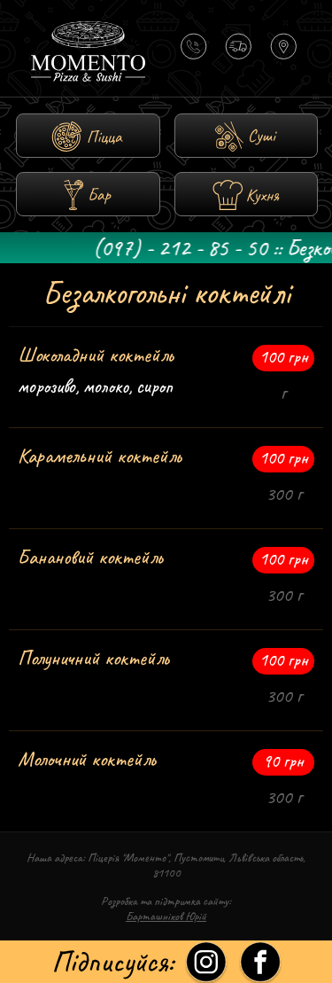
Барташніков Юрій (166, 916)
